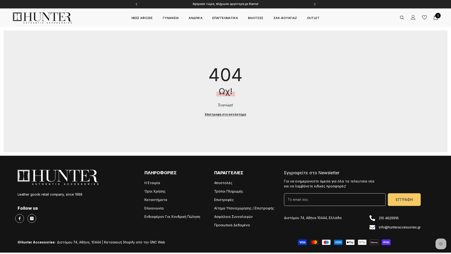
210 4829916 (389, 218)
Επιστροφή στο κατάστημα (225, 114)
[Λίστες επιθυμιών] (424, 17)
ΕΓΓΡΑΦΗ (404, 199)
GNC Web (157, 242)
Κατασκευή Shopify (119, 242)
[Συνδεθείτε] (413, 17)
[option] (225, 4)
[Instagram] (31, 218)
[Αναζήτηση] (402, 17)
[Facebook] (19, 218)
